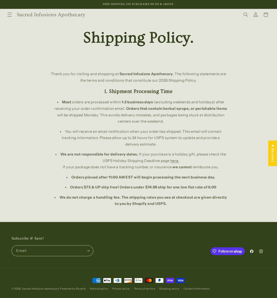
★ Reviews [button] (273, 153)
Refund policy (99, 288)
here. (174, 161)
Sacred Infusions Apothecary (40, 288)
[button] (9, 15)
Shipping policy (169, 288)
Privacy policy (121, 288)
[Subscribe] (88, 250)
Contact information (197, 288)
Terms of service (144, 288)
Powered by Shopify (73, 288)
